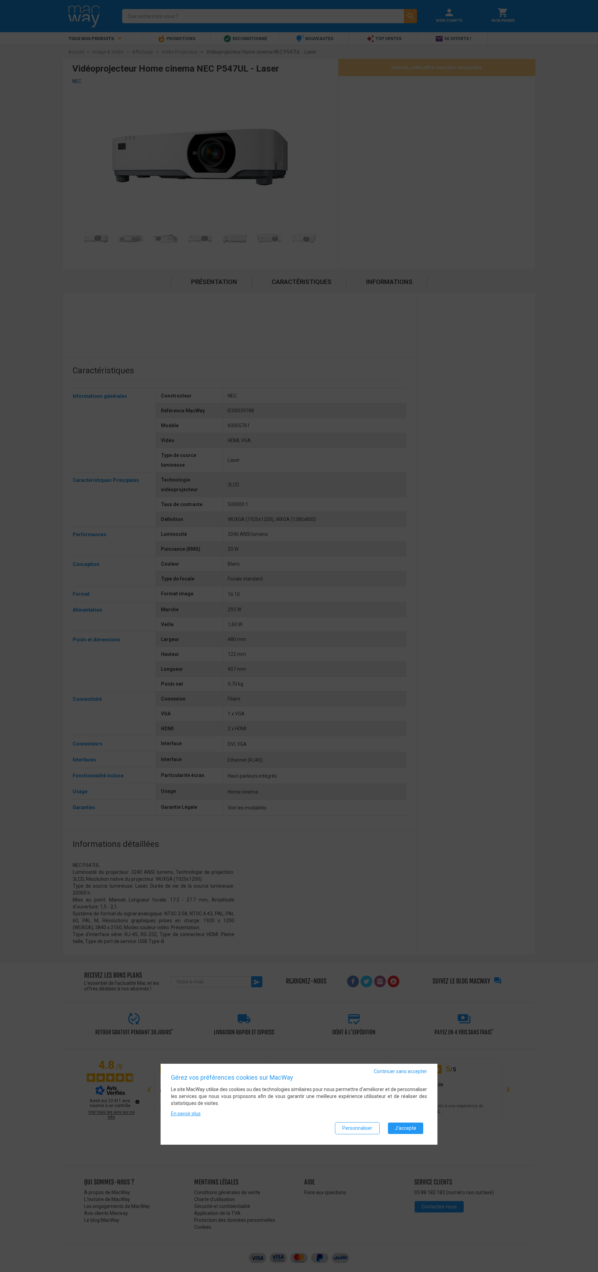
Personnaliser (357, 1128)
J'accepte (405, 1128)
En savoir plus (186, 1113)
